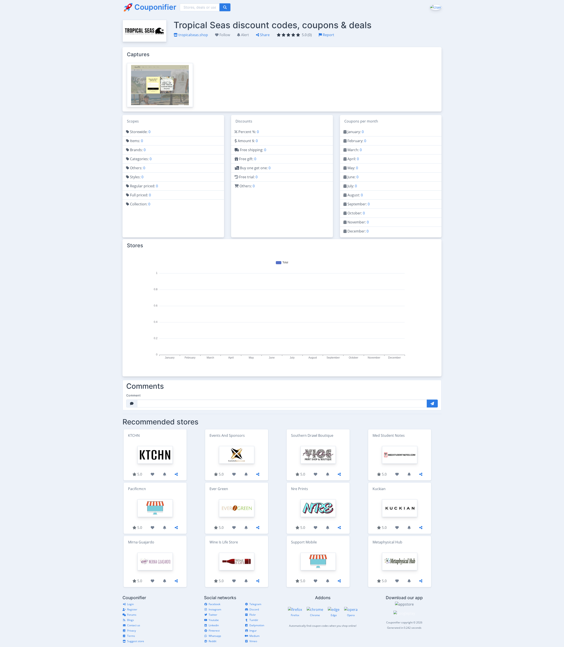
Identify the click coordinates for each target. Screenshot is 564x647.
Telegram (255, 604)
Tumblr (253, 620)
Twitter (213, 615)
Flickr (252, 615)
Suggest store (135, 641)
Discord (254, 609)
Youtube (214, 620)
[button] (435, 7)
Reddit (212, 641)
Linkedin (214, 625)
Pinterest (214, 630)
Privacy (131, 630)
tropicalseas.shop (193, 34)
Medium (254, 636)
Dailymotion (256, 625)
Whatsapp (215, 636)
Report (328, 34)
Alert (244, 34)
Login (130, 604)
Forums (131, 615)
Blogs (130, 620)
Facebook (214, 604)
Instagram (215, 609)
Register (132, 609)
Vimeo (253, 641)
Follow (224, 34)
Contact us (133, 625)
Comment (133, 395)
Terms (131, 636)
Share (264, 34)
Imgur (253, 630)
